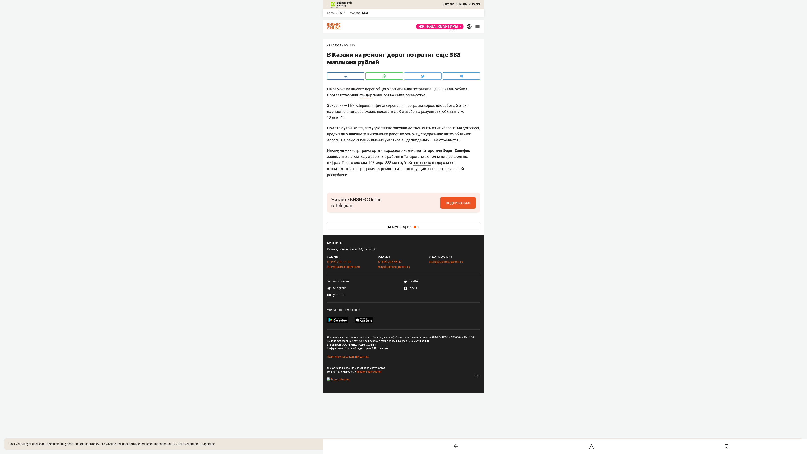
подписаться (458, 202)
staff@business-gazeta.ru (446, 261)
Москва (355, 13)
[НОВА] (438, 26)
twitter (414, 281)
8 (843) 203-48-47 (390, 261)
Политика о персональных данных (348, 356)
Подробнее (207, 444)
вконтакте (340, 281)
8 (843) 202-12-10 (339, 261)
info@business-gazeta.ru (343, 266)
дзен (413, 288)
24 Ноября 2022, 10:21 (342, 45)
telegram (339, 288)
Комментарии (403, 227)
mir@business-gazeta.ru (394, 266)
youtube (338, 295)
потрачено (422, 162)
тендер (366, 95)
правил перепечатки (369, 371)
